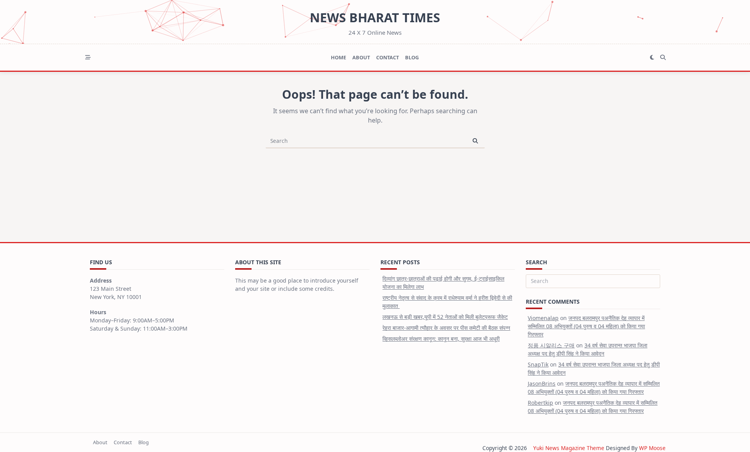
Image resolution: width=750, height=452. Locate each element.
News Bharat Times (375, 17)
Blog (412, 57)
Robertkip (540, 402)
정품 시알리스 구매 (551, 345)
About (361, 57)
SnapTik (538, 364)
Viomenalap (543, 318)
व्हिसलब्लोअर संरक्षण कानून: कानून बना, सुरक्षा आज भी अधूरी (441, 338)
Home (338, 57)
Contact (387, 57)
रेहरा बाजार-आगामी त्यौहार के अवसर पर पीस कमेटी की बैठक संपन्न (446, 327)
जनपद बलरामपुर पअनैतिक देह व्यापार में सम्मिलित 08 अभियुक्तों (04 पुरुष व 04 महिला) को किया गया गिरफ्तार (586, 326)
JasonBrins (541, 383)
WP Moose (652, 448)
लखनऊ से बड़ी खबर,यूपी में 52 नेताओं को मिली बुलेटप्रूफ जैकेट (445, 316)
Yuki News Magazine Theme (568, 448)
